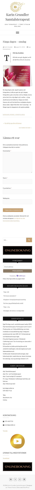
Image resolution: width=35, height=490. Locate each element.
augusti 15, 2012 (20, 47)
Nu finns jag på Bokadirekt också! (13, 303)
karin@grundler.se (10, 425)
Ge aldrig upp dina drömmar (12, 123)
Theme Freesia (12, 487)
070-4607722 (9, 421)
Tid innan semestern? (9, 296)
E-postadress (7, 188)
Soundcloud (6, 458)
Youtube (5, 431)
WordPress (26, 487)
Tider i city (6, 307)
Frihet (12, 114)
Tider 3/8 (6, 292)
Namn (5, 178)
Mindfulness (20, 114)
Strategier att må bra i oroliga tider (13, 311)
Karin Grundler (8, 47)
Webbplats (6, 198)
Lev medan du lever (25, 127)
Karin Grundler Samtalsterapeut (17, 16)
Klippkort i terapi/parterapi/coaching (14, 299)
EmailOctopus (21, 275)
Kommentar (7, 151)
